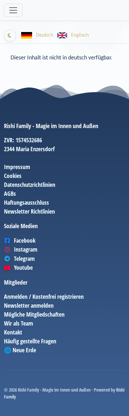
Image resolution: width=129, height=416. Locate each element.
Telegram (24, 258)
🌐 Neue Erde (20, 350)
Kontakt (13, 332)
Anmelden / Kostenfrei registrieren (44, 296)
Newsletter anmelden (29, 305)
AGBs (10, 193)
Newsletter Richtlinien (29, 211)
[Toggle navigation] (13, 10)
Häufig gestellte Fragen (30, 341)
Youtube (23, 267)
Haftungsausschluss (26, 202)
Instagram (25, 249)
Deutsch (45, 35)
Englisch (79, 35)
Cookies (13, 176)
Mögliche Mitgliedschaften (34, 314)
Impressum (17, 167)
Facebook (24, 240)
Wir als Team (18, 323)
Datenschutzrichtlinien (29, 185)
